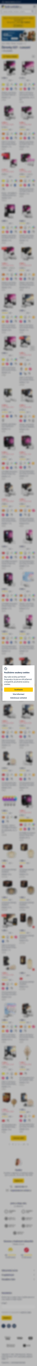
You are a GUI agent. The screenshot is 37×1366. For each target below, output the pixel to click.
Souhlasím (18, 689)
